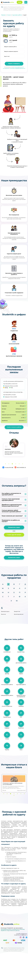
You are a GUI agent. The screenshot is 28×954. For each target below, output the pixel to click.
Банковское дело (5, 611)
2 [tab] (9, 464)
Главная (3, 15)
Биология (3, 614)
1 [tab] (5, 464)
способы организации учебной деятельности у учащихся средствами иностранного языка (13, 381)
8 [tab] (14, 795)
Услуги (9, 15)
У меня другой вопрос (14, 534)
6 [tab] (22, 464)
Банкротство (17, 611)
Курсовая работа (17, 15)
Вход (19, 2)
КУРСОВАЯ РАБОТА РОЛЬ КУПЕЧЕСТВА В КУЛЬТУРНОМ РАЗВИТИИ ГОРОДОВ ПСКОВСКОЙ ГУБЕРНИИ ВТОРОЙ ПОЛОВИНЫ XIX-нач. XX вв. (13, 392)
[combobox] (14, 51)
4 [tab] (16, 464)
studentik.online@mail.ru (20, 935)
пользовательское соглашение (9, 929)
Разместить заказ (14, 527)
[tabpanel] (14, 447)
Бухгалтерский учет (18, 614)
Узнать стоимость (14, 63)
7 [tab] (24, 793)
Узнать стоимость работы (14, 427)
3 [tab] (12, 464)
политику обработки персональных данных (13, 930)
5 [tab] (19, 464)
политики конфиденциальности (17, 68)
